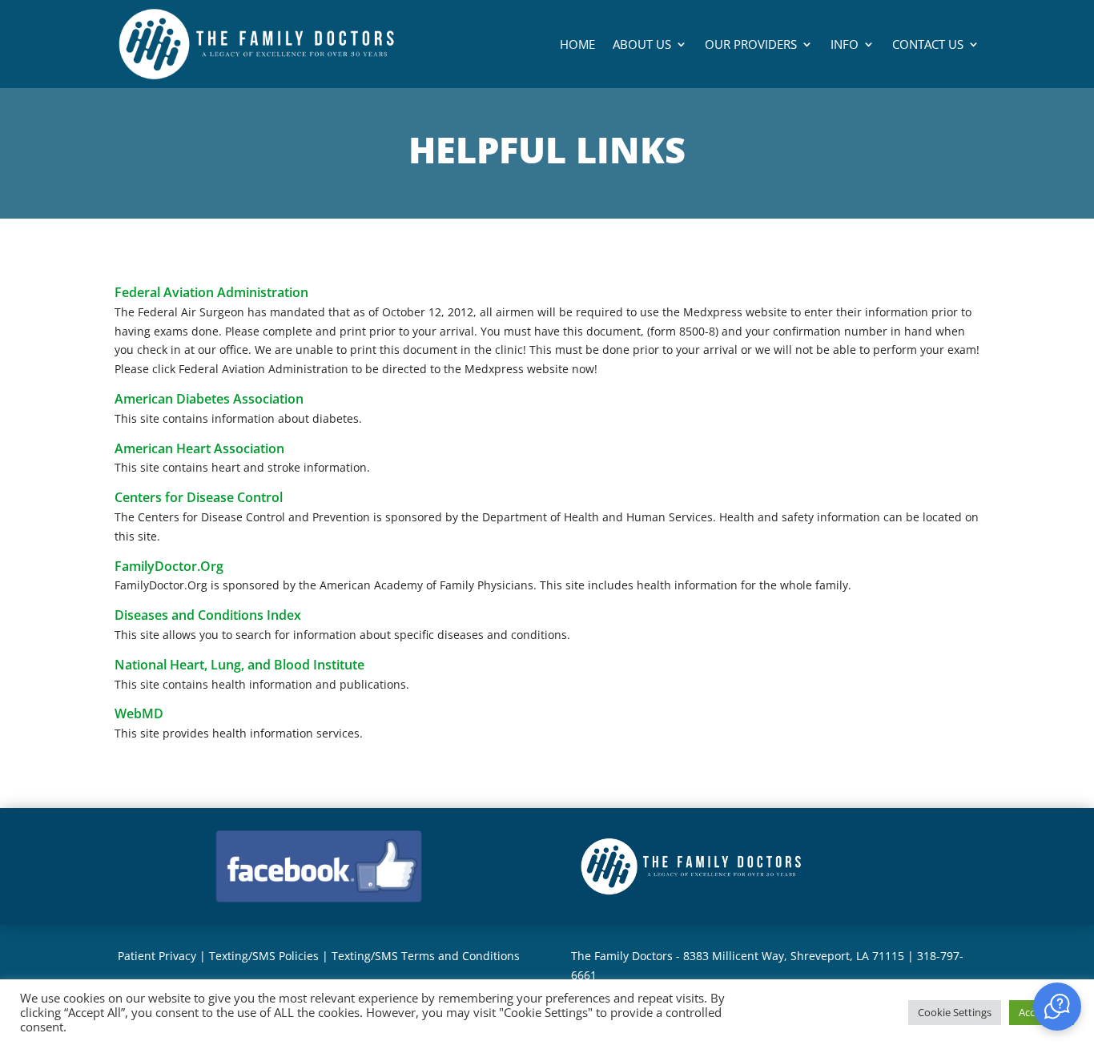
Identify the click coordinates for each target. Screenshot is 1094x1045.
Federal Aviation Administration (211, 292)
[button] (1057, 1007)
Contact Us (927, 44)
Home (577, 44)
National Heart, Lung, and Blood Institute (239, 664)
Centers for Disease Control (199, 497)
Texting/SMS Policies (264, 955)
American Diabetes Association (209, 399)
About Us (642, 44)
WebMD (139, 713)
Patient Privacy (157, 955)
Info (845, 44)
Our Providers (751, 44)
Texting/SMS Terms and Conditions (426, 955)
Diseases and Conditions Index (208, 615)
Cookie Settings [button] (954, 1012)
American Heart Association (199, 448)
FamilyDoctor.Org (169, 566)
